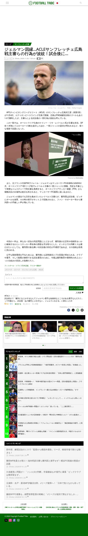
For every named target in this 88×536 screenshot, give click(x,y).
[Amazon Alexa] (18, 520)
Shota (17, 58)
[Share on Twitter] (73, 310)
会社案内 (33, 516)
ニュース (8, 58)
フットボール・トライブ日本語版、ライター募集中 (22, 265)
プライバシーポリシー (59, 516)
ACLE (41, 269)
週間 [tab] (75, 352)
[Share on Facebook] (68, 310)
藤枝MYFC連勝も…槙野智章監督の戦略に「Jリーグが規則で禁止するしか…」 (42, 494)
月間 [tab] (80, 352)
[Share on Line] (77, 310)
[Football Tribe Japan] (44, 3)
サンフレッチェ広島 (22, 44)
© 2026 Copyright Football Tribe (16, 516)
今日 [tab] (70, 352)
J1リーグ (8, 269)
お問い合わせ (43, 516)
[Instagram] (10, 520)
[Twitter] (6, 520)
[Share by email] (82, 310)
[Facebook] (14, 520)
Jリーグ (8, 44)
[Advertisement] (44, 23)
